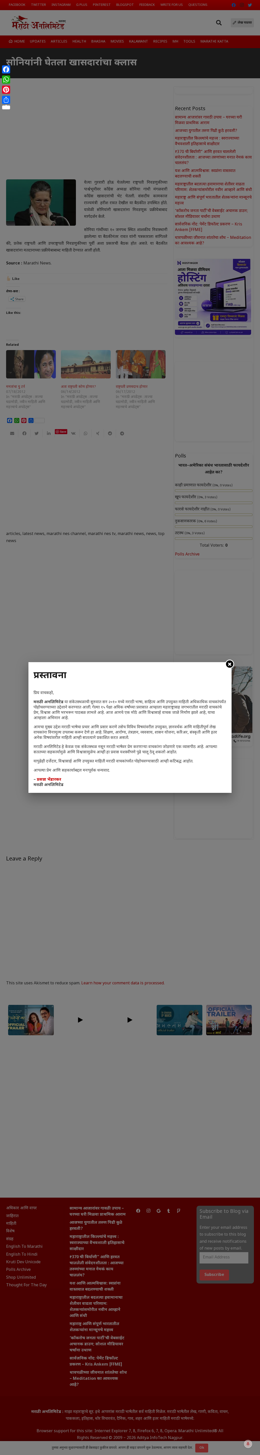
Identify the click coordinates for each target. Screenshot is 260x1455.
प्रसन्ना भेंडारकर (49, 779)
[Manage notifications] (248, 1444)
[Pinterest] (6, 90)
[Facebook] (6, 69)
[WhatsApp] (6, 79)
